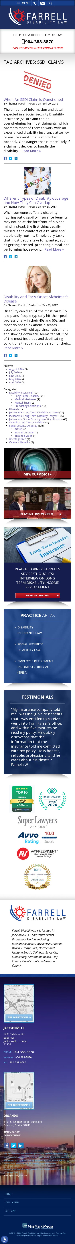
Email (43, 3)
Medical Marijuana (25, 399)
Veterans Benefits (19, 442)
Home (8, 1194)
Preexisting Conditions (28, 406)
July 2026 (14, 372)
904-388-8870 (39, 42)
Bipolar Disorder (24, 432)
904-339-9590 (18, 1062)
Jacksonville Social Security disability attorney (35, 419)
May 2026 (15, 379)
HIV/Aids (14, 409)
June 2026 (15, 376)
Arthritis (19, 429)
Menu (25, 3)
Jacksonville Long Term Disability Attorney (34, 412)
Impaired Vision (24, 435)
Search (50, 3)
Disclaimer (12, 1202)
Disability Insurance (20, 392)
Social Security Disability (23, 425)
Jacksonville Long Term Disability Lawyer (33, 416)
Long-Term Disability (27, 396)
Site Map (10, 1211)
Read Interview (37, 595)
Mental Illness (23, 402)
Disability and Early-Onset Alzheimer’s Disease (36, 299)
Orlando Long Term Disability (26, 422)
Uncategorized (17, 439)
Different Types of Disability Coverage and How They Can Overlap (36, 200)
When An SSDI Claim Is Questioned (33, 99)
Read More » (31, 151)
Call (35, 3)
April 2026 (15, 382)
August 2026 (16, 369)
